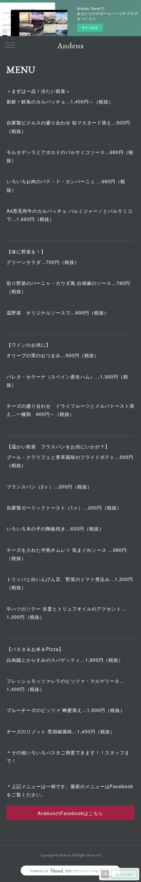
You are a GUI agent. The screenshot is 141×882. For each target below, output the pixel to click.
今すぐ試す (90, 27)
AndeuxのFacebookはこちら (70, 813)
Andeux (70, 45)
